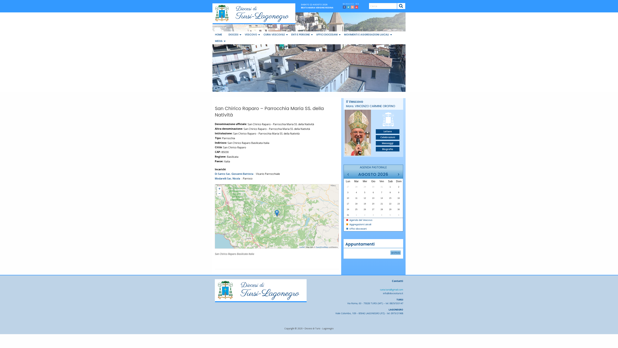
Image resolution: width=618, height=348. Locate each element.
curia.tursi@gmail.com (391, 289)
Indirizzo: (221, 143)
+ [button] (219, 189)
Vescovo (251, 34)
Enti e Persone (300, 34)
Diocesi (233, 34)
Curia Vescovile (274, 34)
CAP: (218, 152)
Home (218, 34)
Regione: (220, 156)
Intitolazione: (223, 133)
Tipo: (218, 138)
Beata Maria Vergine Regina (317, 7)
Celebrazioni (387, 137)
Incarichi (220, 169)
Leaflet (302, 247)
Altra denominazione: (229, 128)
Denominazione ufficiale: (231, 124)
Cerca (401, 6)
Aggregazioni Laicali (360, 224)
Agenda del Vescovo (360, 220)
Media (219, 41)
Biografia (387, 149)
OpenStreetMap (322, 247)
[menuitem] (219, 34)
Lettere (388, 131)
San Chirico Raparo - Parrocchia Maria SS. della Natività (239, 185)
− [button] (219, 193)
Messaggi (387, 143)
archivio (395, 252)
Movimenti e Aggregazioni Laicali (366, 34)
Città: (218, 147)
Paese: (219, 161)
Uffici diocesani (327, 34)
